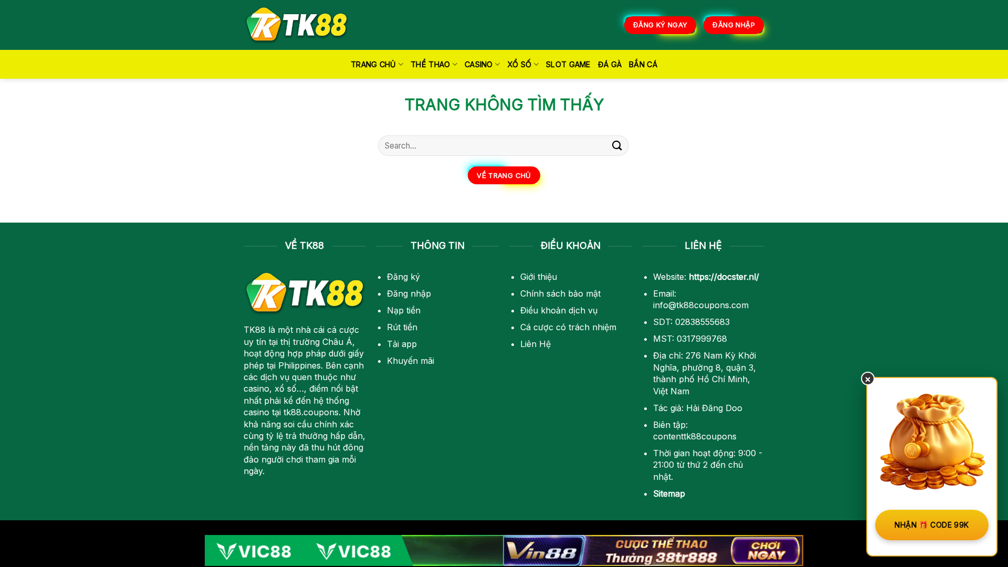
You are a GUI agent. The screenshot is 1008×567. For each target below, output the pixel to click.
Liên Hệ (535, 344)
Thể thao (430, 64)
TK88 (255, 329)
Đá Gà (610, 64)
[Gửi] (617, 145)
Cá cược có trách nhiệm (568, 327)
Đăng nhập (409, 293)
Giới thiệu (538, 276)
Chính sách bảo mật (560, 293)
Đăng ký (403, 276)
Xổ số (519, 64)
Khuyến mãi (410, 360)
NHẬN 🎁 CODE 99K (932, 524)
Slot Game (568, 64)
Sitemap (669, 493)
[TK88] (296, 25)
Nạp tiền (404, 310)
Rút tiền (402, 327)
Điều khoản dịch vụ (558, 310)
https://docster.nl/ (724, 276)
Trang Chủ (373, 64)
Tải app (402, 344)
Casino (479, 64)
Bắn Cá (643, 64)
